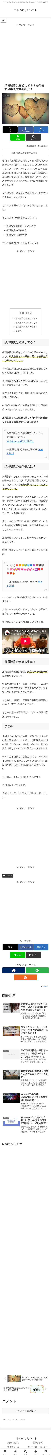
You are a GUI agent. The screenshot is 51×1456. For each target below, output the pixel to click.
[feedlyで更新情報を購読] (37, 970)
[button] (33, 137)
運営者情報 (38, 1443)
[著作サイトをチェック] (13, 970)
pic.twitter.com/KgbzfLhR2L (20, 441)
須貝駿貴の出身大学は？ (26, 327)
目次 (21, 313)
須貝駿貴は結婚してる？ (26, 318)
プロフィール (13, 1447)
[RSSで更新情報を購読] (25, 977)
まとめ (19, 331)
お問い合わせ (13, 1443)
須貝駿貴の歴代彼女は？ (26, 322)
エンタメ (8, 876)
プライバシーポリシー (38, 1447)
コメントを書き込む (25, 1410)
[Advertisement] (25, 52)
